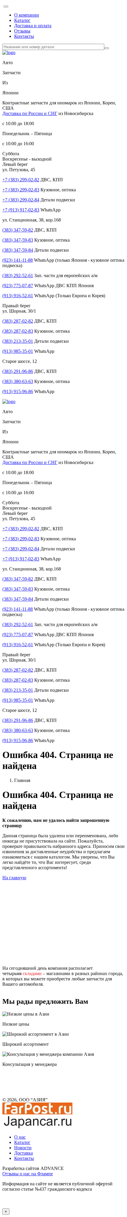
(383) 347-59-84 (17, 250)
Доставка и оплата (32, 25)
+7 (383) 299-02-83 (20, 189)
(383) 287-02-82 (17, 321)
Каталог (22, 20)
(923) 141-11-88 (17, 260)
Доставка (23, 1152)
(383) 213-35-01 (17, 341)
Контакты (24, 36)
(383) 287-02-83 (17, 331)
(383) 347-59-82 (17, 229)
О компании (26, 14)
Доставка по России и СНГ (29, 113)
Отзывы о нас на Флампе (27, 1173)
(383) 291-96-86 (17, 371)
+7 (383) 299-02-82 (20, 179)
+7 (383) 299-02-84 (20, 199)
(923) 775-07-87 (17, 285)
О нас (20, 1137)
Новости (23, 1147)
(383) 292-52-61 (17, 275)
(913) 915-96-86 (17, 391)
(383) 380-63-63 (17, 381)
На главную (14, 877)
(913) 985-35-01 (17, 351)
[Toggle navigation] (6, 6)
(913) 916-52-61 (17, 295)
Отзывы (22, 30)
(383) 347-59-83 (17, 240)
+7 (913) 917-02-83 (20, 209)
